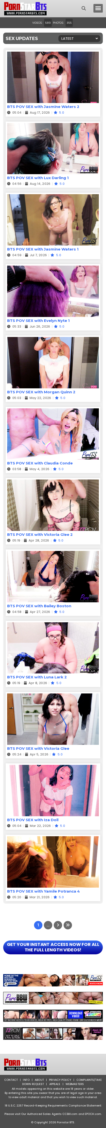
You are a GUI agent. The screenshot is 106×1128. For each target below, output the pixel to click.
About (39, 1080)
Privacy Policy (60, 1080)
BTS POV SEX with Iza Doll (32, 819)
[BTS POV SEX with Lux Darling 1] (53, 126)
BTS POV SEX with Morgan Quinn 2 (41, 392)
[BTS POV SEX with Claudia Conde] (53, 411)
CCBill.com (69, 1114)
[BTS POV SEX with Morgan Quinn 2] (53, 340)
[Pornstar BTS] (25, 8)
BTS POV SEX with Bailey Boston (39, 606)
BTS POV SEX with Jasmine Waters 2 (43, 106)
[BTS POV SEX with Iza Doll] (53, 768)
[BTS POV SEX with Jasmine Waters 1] (53, 197)
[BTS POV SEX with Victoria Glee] (53, 696)
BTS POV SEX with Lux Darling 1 (38, 177)
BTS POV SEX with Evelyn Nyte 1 (38, 320)
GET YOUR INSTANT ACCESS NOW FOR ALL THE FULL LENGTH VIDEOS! (53, 947)
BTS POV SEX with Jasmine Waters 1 (43, 249)
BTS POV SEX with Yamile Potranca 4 (43, 891)
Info (26, 1080)
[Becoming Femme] (53, 1016)
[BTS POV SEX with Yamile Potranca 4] (53, 839)
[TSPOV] (53, 1033)
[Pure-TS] (53, 980)
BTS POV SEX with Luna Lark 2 (37, 677)
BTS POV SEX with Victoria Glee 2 (40, 534)
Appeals (54, 1084)
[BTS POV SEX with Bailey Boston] (53, 554)
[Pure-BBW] (53, 998)
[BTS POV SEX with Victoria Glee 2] (53, 482)
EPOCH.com (93, 1114)
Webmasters (75, 1084)
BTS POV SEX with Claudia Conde (40, 463)
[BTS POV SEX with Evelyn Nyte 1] (53, 269)
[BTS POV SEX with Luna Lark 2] (53, 625)
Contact (11, 1080)
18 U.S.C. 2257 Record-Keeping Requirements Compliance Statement (53, 1105)
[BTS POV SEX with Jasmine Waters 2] (53, 55)
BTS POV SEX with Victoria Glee (38, 748)
